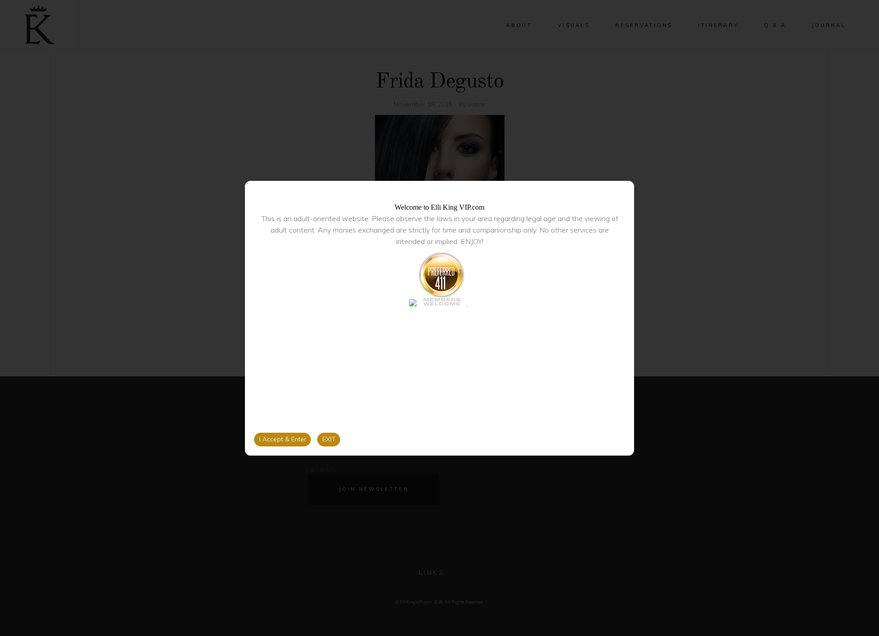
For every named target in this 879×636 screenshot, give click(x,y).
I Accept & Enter (282, 439)
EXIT (329, 439)
